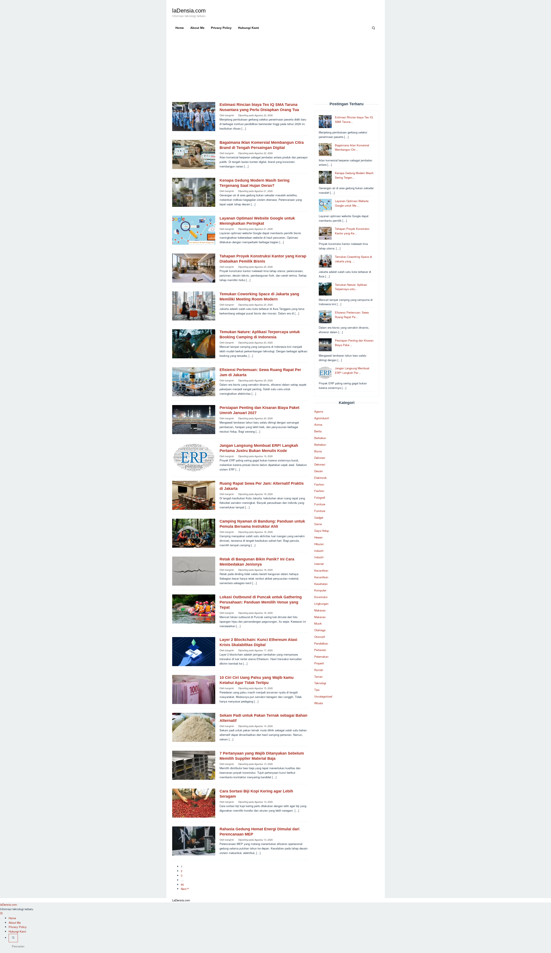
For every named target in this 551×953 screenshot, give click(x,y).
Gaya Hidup (321, 531)
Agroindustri (321, 418)
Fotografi (319, 497)
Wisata (318, 703)
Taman (318, 677)
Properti (319, 663)
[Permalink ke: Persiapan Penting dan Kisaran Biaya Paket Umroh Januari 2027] (193, 419)
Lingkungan (321, 604)
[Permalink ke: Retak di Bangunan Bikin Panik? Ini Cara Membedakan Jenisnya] (193, 571)
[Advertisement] (275, 70)
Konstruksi (321, 597)
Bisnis (318, 451)
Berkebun (320, 438)
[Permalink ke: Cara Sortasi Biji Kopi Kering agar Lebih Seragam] (193, 803)
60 (182, 884)
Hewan (318, 537)
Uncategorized (323, 696)
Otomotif (319, 637)
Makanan (320, 610)
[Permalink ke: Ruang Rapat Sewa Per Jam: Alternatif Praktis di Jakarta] (193, 495)
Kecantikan (321, 570)
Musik (318, 623)
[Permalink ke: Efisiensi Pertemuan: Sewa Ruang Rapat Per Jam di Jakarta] (193, 381)
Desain (318, 471)
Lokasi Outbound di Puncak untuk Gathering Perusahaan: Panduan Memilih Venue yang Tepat (261, 602)
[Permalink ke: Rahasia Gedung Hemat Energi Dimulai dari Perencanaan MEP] (193, 841)
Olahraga (319, 630)
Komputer (320, 590)
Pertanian (320, 650)
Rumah (318, 670)
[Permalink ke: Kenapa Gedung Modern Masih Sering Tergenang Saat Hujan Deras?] (193, 192)
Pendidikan (321, 643)
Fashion (319, 484)
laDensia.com (189, 10)
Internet (319, 564)
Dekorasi (319, 458)
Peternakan (321, 656)
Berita (318, 431)
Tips (317, 690)
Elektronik (320, 478)
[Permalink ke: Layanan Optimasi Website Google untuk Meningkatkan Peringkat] (193, 230)
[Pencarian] (373, 27)
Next (184, 889)
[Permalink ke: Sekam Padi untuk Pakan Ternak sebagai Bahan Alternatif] (193, 727)
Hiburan (319, 544)
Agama (318, 411)
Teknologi (320, 683)
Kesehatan (321, 584)
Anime (318, 425)
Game (318, 524)
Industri (318, 551)
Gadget (318, 517)
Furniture (319, 504)
